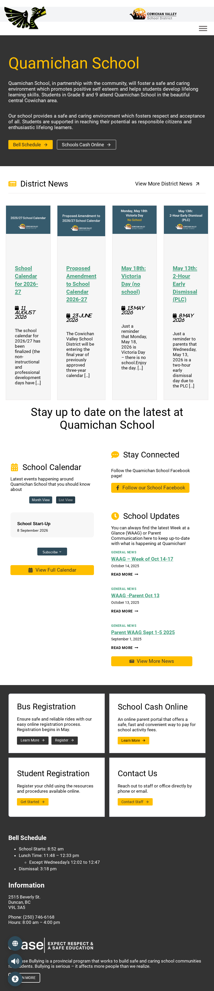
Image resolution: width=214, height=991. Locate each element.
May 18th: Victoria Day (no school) (134, 279)
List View (66, 500)
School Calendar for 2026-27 (28, 279)
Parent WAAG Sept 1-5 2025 (143, 632)
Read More (124, 574)
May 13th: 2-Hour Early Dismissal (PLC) (186, 283)
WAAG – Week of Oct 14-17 (142, 559)
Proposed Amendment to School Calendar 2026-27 (81, 283)
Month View (41, 500)
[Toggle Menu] (203, 28)
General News (123, 552)
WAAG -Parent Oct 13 (135, 596)
